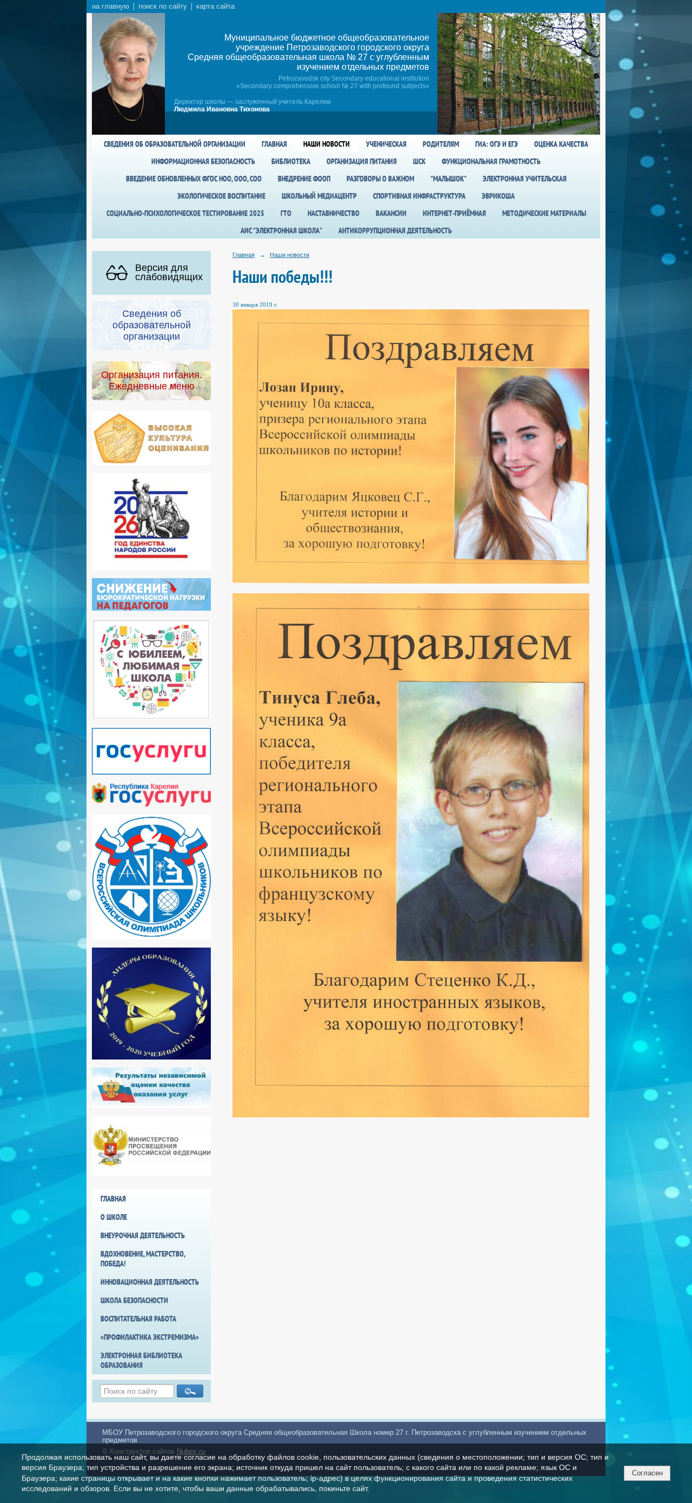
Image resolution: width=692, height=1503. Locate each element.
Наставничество (334, 213)
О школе (114, 1217)
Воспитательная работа (138, 1318)
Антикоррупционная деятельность (395, 230)
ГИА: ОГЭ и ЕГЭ (496, 144)
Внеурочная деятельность (143, 1235)
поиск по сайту (162, 6)
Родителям (441, 144)
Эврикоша (498, 196)
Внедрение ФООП (304, 178)
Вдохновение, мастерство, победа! (143, 1258)
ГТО (286, 213)
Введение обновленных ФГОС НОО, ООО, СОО (194, 178)
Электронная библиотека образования (141, 1360)
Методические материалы (544, 213)
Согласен (647, 1473)
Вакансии (391, 213)
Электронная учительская (525, 178)
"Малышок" (448, 178)
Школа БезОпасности (134, 1300)
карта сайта (215, 6)
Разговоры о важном (380, 178)
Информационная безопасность (203, 161)
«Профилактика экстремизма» (150, 1337)
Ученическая (386, 144)
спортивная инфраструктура (419, 196)
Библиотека (290, 161)
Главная (274, 144)
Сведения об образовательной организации (174, 144)
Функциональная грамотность (491, 161)
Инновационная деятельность (150, 1282)
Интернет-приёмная (454, 213)
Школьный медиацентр (319, 196)
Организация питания (362, 161)
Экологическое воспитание (221, 196)
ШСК (419, 161)
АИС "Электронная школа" (281, 230)
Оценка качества (561, 144)
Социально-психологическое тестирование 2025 (185, 213)
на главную (110, 6)
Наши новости (326, 144)
